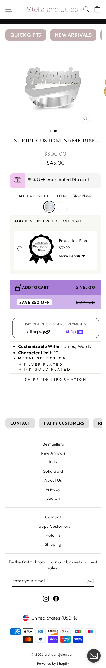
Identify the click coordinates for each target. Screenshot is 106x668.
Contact (53, 517)
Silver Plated (49, 206)
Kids (53, 462)
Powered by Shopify (53, 663)
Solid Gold (53, 471)
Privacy (53, 489)
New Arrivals (53, 453)
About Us (53, 480)
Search (53, 498)
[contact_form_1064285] (94, 656)
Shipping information (56, 379)
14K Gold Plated (62, 206)
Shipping (53, 544)
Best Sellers (53, 444)
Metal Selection (55, 196)
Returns (53, 535)
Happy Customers (53, 526)
